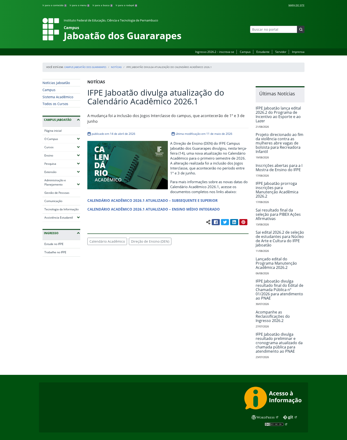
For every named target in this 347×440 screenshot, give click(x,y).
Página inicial (53, 131)
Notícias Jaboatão (56, 82)
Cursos (62, 147)
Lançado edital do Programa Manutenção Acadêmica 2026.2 (276, 263)
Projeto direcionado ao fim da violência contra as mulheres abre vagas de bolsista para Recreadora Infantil (279, 143)
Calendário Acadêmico (107, 241)
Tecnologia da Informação (61, 209)
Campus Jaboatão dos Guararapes (85, 67)
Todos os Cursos (55, 104)
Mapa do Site (296, 5)
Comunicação (53, 201)
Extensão (62, 172)
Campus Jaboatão (58, 120)
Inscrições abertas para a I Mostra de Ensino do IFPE (279, 167)
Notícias (116, 67)
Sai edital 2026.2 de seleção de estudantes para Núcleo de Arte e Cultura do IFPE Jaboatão (280, 239)
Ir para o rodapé (126, 5)
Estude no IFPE (53, 244)
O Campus (62, 139)
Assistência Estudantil (62, 217)
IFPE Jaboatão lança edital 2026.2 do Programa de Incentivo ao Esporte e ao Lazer (278, 114)
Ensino (62, 155)
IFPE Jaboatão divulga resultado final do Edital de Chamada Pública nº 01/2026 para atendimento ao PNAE (279, 290)
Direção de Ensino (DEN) (150, 241)
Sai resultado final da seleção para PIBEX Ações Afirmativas (278, 214)
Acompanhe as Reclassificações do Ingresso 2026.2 (273, 316)
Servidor (280, 52)
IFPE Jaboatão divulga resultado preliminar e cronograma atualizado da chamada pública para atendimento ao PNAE (279, 343)
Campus (245, 52)
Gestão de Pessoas (56, 193)
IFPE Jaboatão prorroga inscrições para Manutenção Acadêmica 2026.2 (277, 190)
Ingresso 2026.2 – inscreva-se (214, 52)
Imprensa (298, 52)
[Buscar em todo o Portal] (301, 29)
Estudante (263, 52)
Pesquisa (62, 163)
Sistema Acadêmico (57, 97)
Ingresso (51, 233)
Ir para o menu (79, 5)
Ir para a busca (102, 5)
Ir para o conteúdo (54, 5)
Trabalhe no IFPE (55, 252)
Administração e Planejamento (62, 182)
